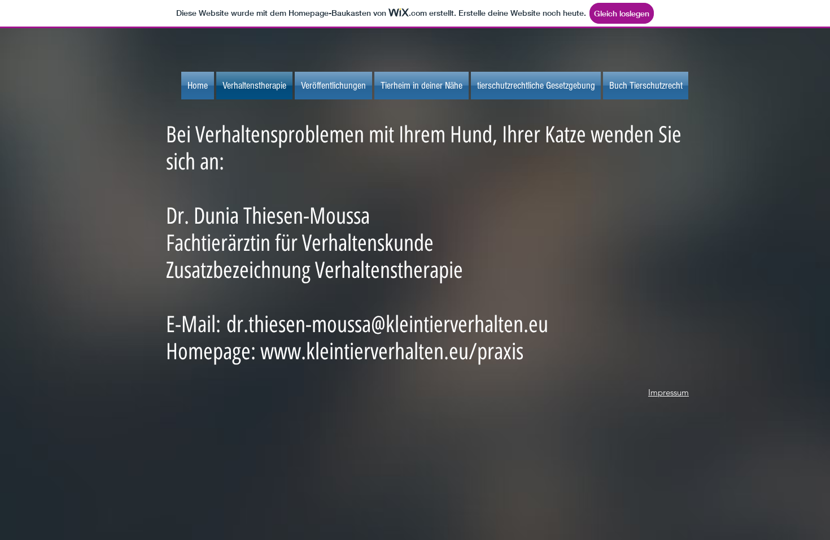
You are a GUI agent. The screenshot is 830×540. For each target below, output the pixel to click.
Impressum (668, 392)
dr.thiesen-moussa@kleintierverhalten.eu (387, 324)
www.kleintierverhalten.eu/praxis (391, 351)
